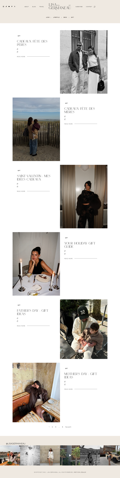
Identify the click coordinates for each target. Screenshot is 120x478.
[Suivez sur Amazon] (15, 6)
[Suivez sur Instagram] (3, 6)
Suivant (68, 427)
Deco (65, 17)
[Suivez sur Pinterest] (12, 6)
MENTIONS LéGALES (80, 472)
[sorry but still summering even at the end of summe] (10, 455)
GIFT (72, 17)
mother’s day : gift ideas (80, 375)
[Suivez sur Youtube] (9, 6)
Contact (89, 6)
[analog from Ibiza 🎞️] (30, 455)
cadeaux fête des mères (79, 110)
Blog (34, 6)
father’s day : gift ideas (32, 312)
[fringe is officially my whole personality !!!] (50, 455)
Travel (41, 6)
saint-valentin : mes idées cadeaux (33, 177)
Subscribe (79, 6)
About (27, 6)
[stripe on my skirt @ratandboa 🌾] (110, 455)
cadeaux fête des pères (32, 43)
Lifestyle (56, 17)
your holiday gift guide (79, 245)
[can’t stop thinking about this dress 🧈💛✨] (70, 455)
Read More (21, 56)
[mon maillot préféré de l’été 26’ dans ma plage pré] (90, 455)
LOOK (48, 17)
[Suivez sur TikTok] (6, 6)
